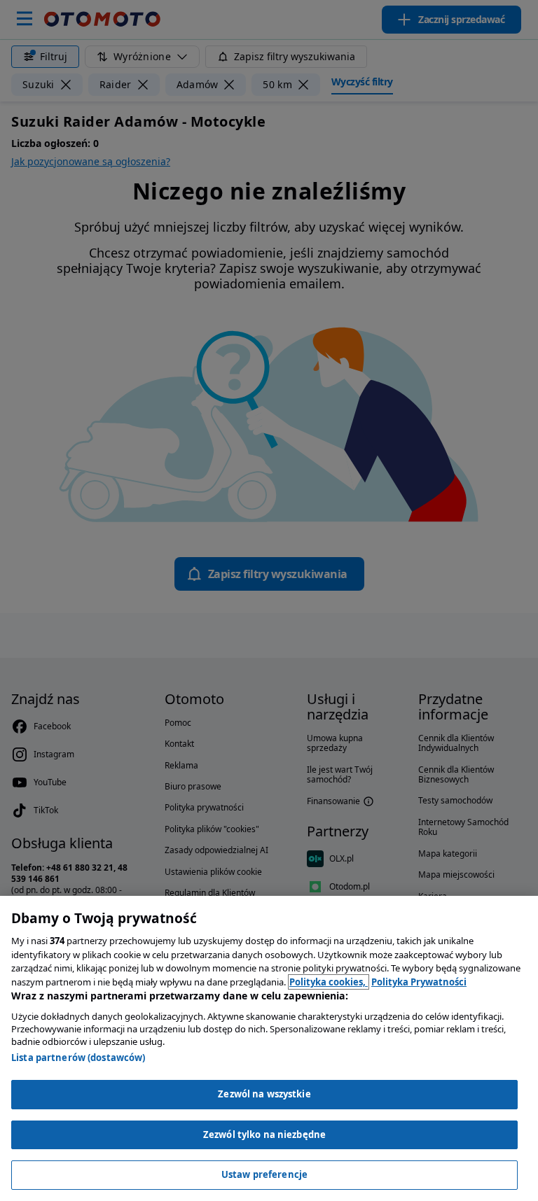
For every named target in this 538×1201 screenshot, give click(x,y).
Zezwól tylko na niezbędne (264, 1134)
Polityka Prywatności (419, 982)
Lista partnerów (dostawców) (78, 1057)
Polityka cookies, (328, 982)
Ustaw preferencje (264, 1174)
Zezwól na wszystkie (264, 1094)
